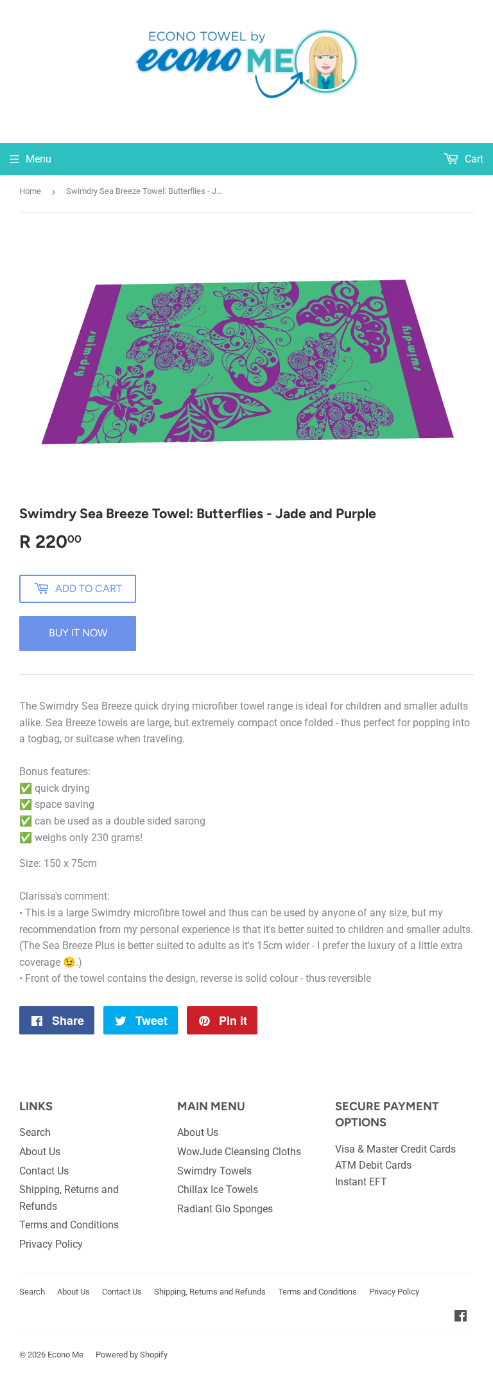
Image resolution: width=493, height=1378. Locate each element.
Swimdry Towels (214, 1171)
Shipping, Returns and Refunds (210, 1291)
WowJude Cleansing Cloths (239, 1152)
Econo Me (65, 1354)
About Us (39, 1152)
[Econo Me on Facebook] (460, 1317)
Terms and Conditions (69, 1225)
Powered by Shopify (132, 1354)
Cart (472, 159)
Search (35, 1132)
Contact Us (44, 1171)
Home (30, 191)
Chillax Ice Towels (217, 1189)
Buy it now (78, 633)
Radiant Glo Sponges (225, 1209)
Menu (38, 159)
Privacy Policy (51, 1244)
